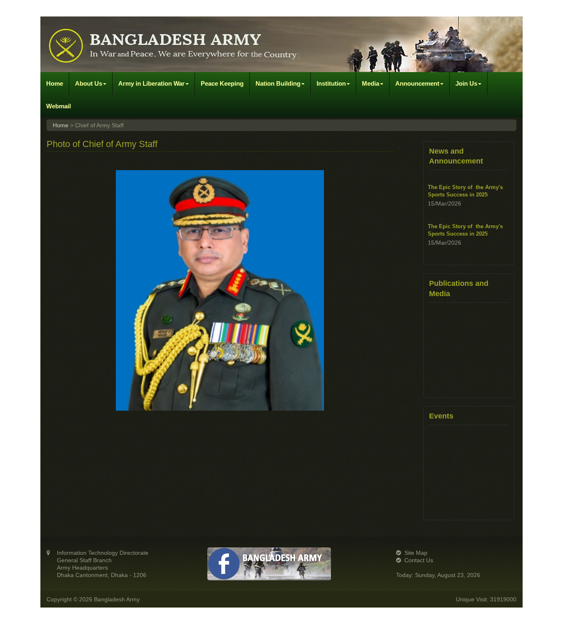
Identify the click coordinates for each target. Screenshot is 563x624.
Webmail (58, 106)
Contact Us (418, 560)
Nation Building (278, 83)
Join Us (466, 83)
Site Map (415, 552)
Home (54, 83)
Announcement (417, 83)
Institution (331, 83)
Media (370, 83)
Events (441, 416)
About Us (88, 83)
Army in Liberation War (151, 83)
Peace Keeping (222, 83)
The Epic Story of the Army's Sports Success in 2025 (465, 180)
